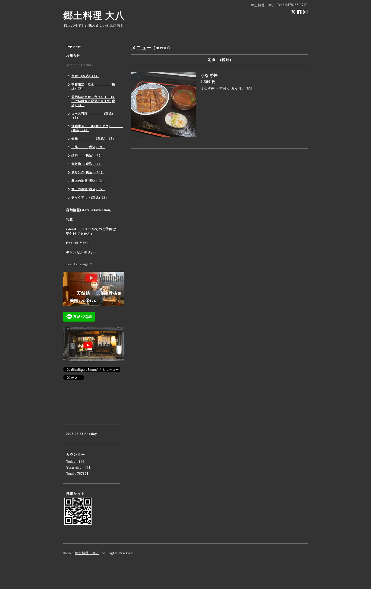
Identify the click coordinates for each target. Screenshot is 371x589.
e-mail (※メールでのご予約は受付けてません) (91, 231)
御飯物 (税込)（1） (86, 163)
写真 (69, 219)
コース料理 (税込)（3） (92, 115)
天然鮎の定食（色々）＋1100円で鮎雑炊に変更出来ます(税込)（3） (93, 101)
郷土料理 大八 (94, 15)
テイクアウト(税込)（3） (90, 197)
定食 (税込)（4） (85, 76)
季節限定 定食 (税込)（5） (93, 86)
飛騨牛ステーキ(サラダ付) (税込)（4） (95, 128)
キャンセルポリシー (82, 252)
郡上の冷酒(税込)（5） (88, 189)
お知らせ (73, 55)
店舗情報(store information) (89, 210)
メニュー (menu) (79, 65)
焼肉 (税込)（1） (86, 155)
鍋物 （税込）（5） (93, 138)
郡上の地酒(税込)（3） (88, 180)
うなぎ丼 (209, 75)
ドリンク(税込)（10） (87, 172)
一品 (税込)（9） (88, 147)
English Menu (77, 243)
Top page (73, 46)
